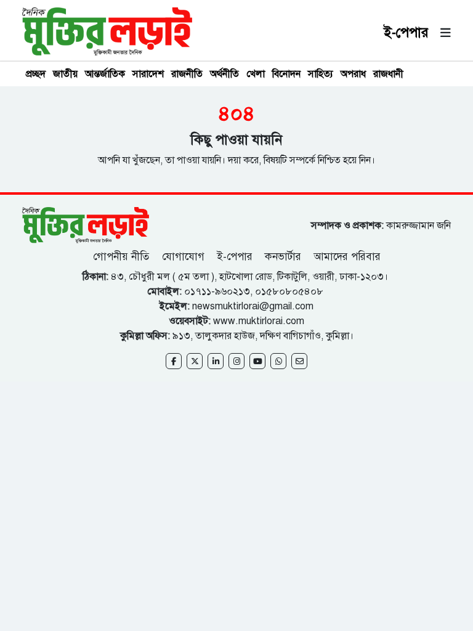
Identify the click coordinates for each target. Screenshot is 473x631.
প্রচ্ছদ (36, 74)
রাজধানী (388, 74)
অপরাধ (353, 74)
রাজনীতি (187, 74)
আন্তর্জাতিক (105, 74)
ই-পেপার (406, 32)
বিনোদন (286, 74)
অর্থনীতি (224, 74)
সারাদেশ (148, 74)
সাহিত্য (320, 74)
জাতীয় (65, 74)
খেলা (255, 74)
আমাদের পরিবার (347, 256)
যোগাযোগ (183, 256)
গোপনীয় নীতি (122, 256)
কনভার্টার (283, 256)
